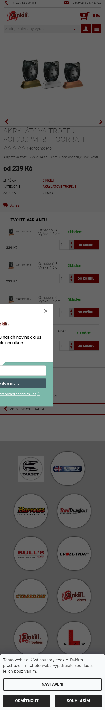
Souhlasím (78, 700)
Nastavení (52, 684)
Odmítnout (27, 700)
